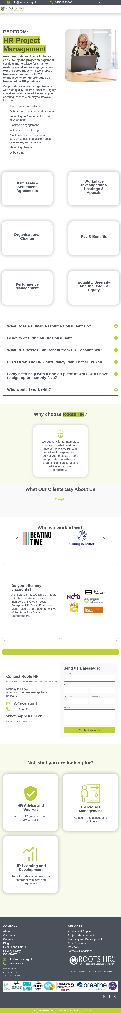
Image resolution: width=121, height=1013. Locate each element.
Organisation (94, 685)
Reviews (73, 947)
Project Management (81, 935)
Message (67, 707)
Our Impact (10, 935)
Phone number (69, 696)
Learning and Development (85, 939)
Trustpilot (60, 499)
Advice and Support (80, 931)
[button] (117, 8)
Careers (8, 939)
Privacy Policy (12, 951)
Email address (95, 696)
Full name (67, 673)
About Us (9, 931)
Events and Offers (14, 947)
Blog (6, 943)
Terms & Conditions (80, 951)
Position (66, 685)
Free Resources (78, 943)
